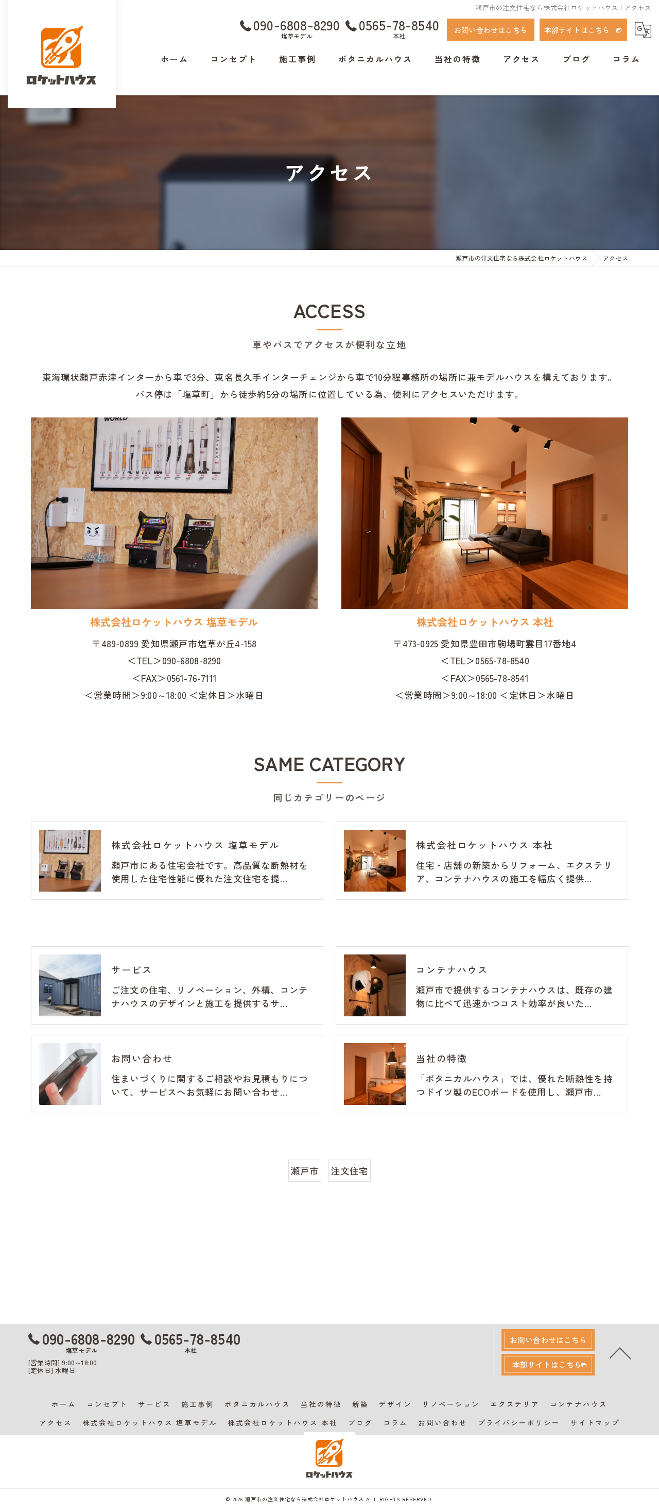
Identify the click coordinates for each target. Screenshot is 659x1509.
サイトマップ (595, 1422)
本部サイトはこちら (577, 30)
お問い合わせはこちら (490, 30)
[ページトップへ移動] (620, 1352)
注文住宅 (350, 1170)
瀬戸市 (305, 1170)
